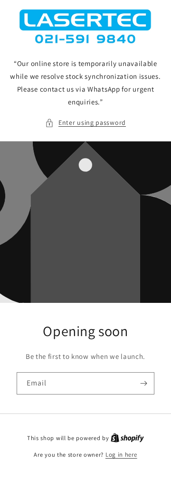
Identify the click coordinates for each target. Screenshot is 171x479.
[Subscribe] (143, 383)
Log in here (121, 455)
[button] (85, 123)
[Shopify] (127, 438)
